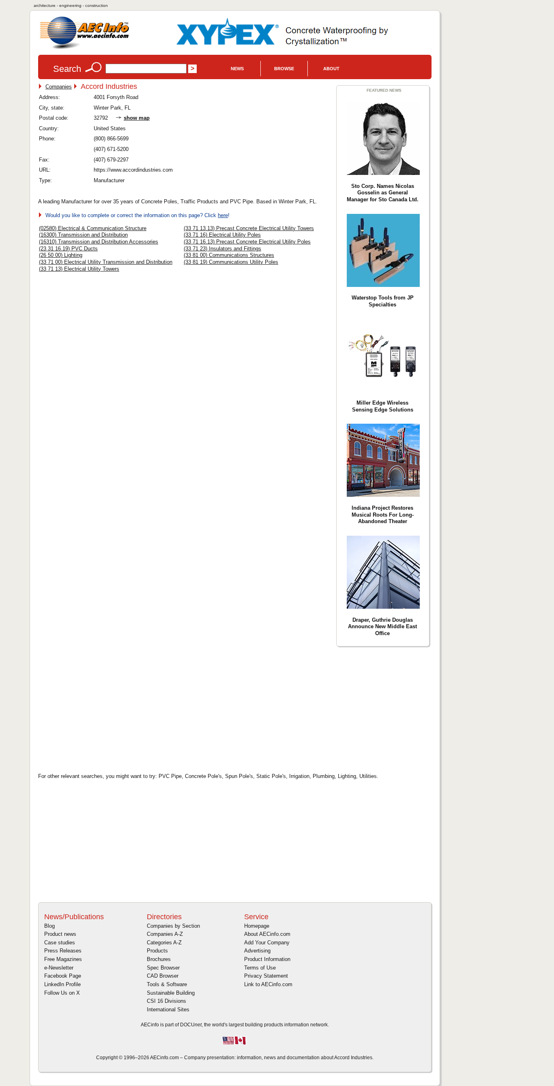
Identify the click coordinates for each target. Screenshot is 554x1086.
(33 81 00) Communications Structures (229, 255)
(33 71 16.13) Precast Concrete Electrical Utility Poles (247, 242)
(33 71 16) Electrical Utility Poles (222, 235)
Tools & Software (167, 984)
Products (157, 951)
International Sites (168, 1009)
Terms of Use (260, 968)
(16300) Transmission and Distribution (83, 235)
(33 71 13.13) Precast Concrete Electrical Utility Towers (249, 228)
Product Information (267, 959)
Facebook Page (62, 976)
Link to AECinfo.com (268, 984)
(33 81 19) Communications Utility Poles (231, 262)
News (237, 68)
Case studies (59, 942)
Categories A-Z (164, 942)
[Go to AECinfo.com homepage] (84, 48)
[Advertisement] (107, 708)
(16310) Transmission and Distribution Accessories (98, 242)
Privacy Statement (266, 976)
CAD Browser (162, 976)
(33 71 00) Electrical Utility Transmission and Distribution (105, 262)
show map (137, 118)
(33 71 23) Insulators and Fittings (222, 249)
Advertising (257, 951)
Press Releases (63, 951)
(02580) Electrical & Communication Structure (92, 228)
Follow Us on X (62, 993)
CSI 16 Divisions (166, 1001)
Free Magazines (63, 959)
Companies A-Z (165, 934)
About (331, 68)
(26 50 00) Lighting (60, 255)
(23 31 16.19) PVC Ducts (68, 249)
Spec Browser (163, 968)
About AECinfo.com (267, 934)
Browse (284, 68)
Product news (60, 934)
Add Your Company (267, 942)
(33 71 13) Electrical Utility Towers (79, 269)
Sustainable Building (171, 993)
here (223, 215)
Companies (58, 87)
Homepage (256, 926)
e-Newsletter (58, 968)
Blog (49, 926)
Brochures (159, 959)
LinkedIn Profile (62, 984)
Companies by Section (173, 926)
